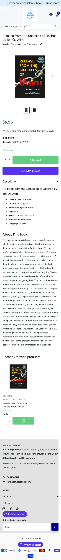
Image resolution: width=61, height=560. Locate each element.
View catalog (4, 15)
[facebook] (11, 508)
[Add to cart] (23, 421)
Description (10, 181)
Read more (52, 3)
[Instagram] (4, 508)
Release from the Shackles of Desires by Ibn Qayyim (17, 405)
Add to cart (35, 160)
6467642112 (13, 477)
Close (30, 490)
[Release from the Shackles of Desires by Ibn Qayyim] (18, 376)
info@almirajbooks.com (19, 482)
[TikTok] (17, 508)
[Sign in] (51, 15)
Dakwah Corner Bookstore (24, 44)
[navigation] (26, 110)
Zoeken (55, 26)
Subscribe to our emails (14, 520)
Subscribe (54, 527)
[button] (10, 157)
